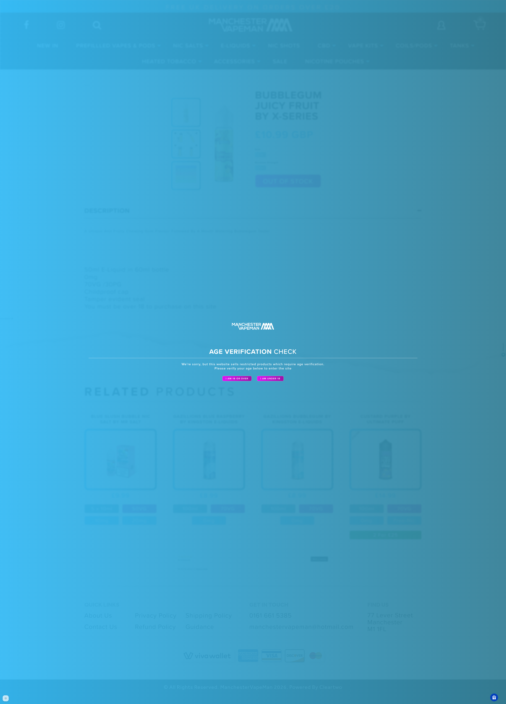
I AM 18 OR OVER (237, 378)
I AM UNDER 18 (270, 378)
